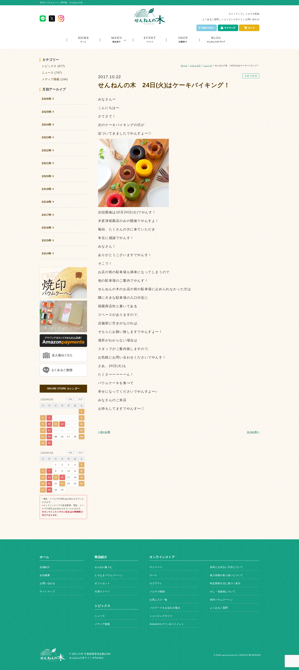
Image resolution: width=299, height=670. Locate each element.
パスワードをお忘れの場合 (165, 607)
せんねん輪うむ (103, 567)
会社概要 (45, 575)
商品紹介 (116, 43)
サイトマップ (236, 14)
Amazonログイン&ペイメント (167, 624)
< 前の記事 (104, 432)
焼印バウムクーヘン (221, 599)
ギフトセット (102, 583)
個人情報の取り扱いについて (226, 575)
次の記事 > (253, 432)
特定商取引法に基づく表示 (225, 583)
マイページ (156, 567)
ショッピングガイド (232, 19)
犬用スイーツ (102, 591)
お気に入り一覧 (158, 599)
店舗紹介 (182, 43)
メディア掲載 (50, 79)
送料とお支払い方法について (226, 567)
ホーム (83, 43)
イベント (149, 43)
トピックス (215, 43)
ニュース (207, 65)
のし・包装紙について (222, 591)
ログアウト (156, 583)
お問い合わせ (252, 19)
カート (153, 575)
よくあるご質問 (210, 19)
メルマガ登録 (252, 14)
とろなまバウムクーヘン (109, 575)
